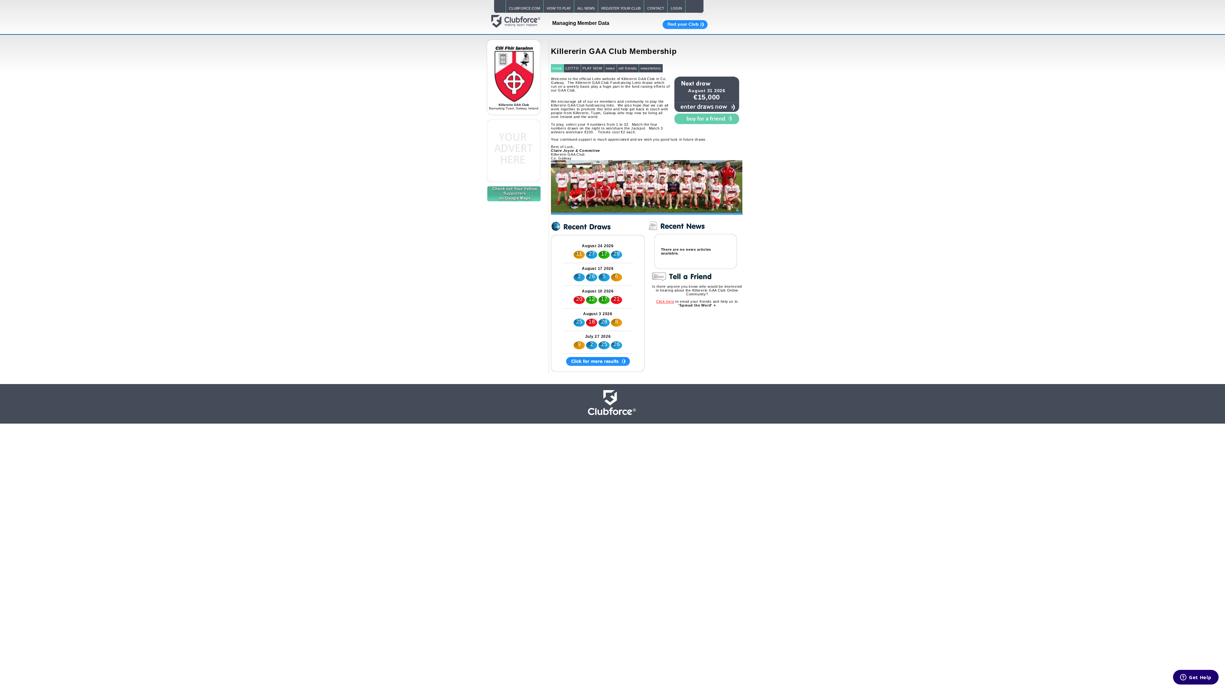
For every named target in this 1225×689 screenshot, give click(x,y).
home (557, 68)
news (610, 68)
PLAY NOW (592, 68)
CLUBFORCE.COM (524, 8)
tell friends (628, 68)
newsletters (651, 68)
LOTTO (572, 68)
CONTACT (655, 8)
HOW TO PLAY (559, 8)
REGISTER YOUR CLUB (621, 8)
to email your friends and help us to (697, 303)
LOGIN (676, 8)
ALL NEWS (586, 8)
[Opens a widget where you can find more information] (1196, 678)
